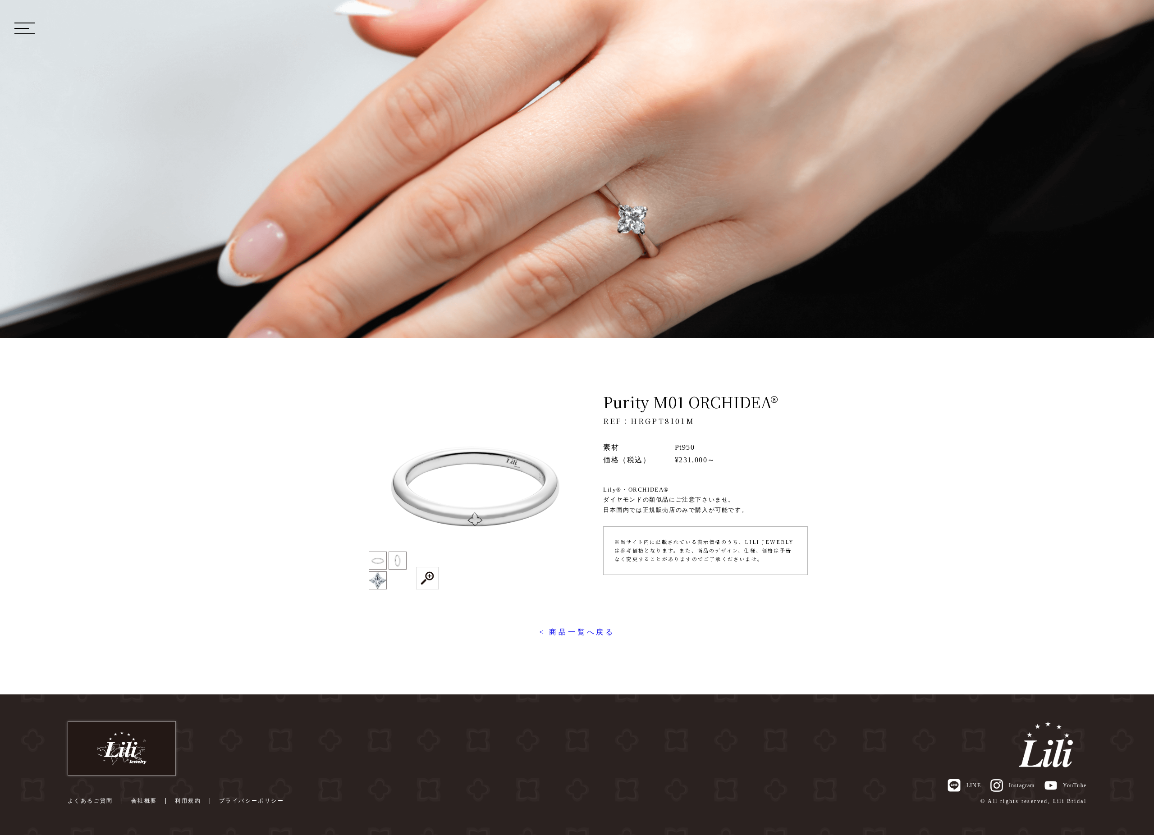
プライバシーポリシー (251, 801)
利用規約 (188, 801)
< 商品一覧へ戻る (577, 632)
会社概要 (144, 801)
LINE (973, 785)
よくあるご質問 (90, 801)
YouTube (1074, 785)
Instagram (1022, 785)
